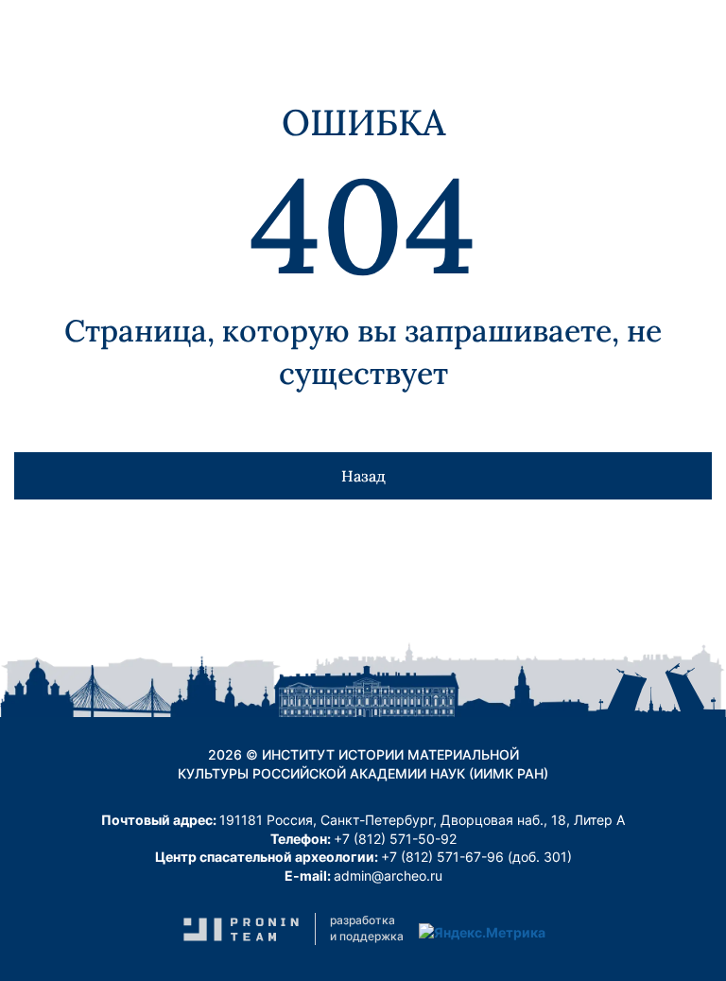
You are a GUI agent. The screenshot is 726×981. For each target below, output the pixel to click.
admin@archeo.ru (388, 875)
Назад (363, 475)
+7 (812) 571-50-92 (395, 839)
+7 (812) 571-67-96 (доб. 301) (476, 857)
